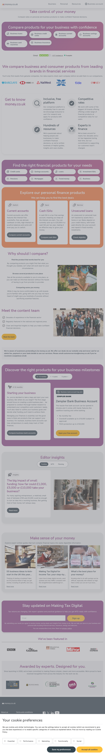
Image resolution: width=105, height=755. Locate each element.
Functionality (63, 741)
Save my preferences (61, 749)
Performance (28, 741)
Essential (11, 741)
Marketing (45, 741)
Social (78, 741)
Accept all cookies (89, 749)
